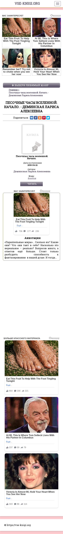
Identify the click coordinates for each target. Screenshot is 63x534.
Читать (32, 183)
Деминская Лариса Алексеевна (32, 171)
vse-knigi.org (27, 3)
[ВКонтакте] (31, 117)
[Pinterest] (44, 117)
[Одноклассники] (40, 117)
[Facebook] (36, 117)
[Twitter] (48, 117)
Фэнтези (32, 178)
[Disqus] (31, 299)
